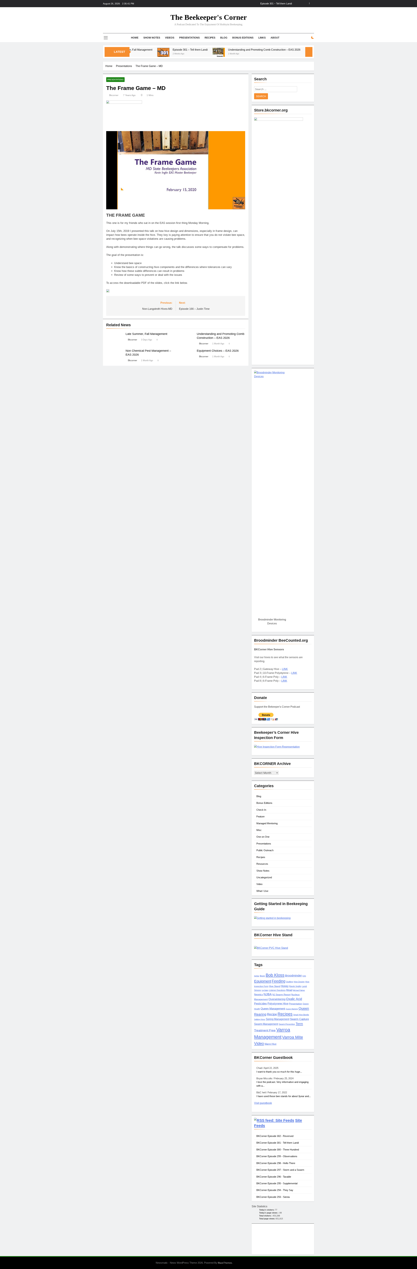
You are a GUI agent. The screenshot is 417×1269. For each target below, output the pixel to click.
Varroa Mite (292, 1037)
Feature (260, 816)
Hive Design (299, 982)
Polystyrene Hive (277, 1003)
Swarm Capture (299, 1019)
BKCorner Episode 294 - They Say (274, 1190)
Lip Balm (265, 990)
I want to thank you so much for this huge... (279, 1071)
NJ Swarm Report (281, 994)
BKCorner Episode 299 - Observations (276, 1156)
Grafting (289, 982)
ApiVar (256, 976)
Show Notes (151, 37)
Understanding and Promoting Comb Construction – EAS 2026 (259, 3)
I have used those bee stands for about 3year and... (283, 1096)
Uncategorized (264, 877)
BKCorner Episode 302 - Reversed (274, 1136)
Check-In (261, 809)
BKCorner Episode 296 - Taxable (273, 1176)
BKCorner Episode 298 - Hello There (275, 1163)
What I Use (262, 891)
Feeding (278, 981)
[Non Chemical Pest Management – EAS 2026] (270, 54)
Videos (169, 37)
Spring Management (277, 1019)
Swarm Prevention (287, 1024)
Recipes (210, 37)
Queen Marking (292, 1009)
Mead (289, 990)
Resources (262, 863)
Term (299, 1024)
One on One (262, 836)
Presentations (189, 37)
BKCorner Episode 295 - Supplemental (276, 1183)
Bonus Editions (242, 37)
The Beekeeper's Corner (208, 17)
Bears (262, 976)
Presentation (295, 1004)
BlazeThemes (225, 1262)
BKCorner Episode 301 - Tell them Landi (277, 1142)
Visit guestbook (263, 1103)
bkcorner (113, 95)
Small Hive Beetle (301, 1015)
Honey (285, 986)
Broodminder (293, 975)
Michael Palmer (299, 990)
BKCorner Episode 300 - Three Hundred (277, 1149)
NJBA (268, 994)
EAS (304, 976)
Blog (223, 37)
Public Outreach (264, 850)
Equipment (262, 981)
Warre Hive (270, 1044)
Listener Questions (277, 990)
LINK (285, 669)
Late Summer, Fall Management (146, 334)
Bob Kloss (275, 975)
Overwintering (276, 999)
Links (262, 37)
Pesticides (260, 1003)
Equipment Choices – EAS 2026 (218, 350)
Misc (259, 830)
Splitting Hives (259, 1019)
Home (134, 37)
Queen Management (273, 1008)
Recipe (272, 1014)
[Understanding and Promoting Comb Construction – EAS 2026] (177, 54)
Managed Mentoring (267, 823)
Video (259, 884)
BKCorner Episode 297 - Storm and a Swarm (280, 1169)
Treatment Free (265, 1030)
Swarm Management (266, 1023)
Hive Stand (274, 986)
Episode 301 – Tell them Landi (148, 49)
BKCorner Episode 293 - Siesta (273, 1197)
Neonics (258, 994)
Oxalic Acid (294, 999)
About (275, 37)
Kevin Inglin (295, 986)
